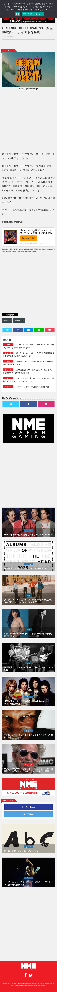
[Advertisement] (28, 44)
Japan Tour (19, 320)
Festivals (7, 320)
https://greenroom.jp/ (12, 221)
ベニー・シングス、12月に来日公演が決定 (32, 386)
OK (17, 14)
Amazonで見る (28, 238)
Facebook (29, 807)
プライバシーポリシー (33, 14)
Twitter (29, 814)
